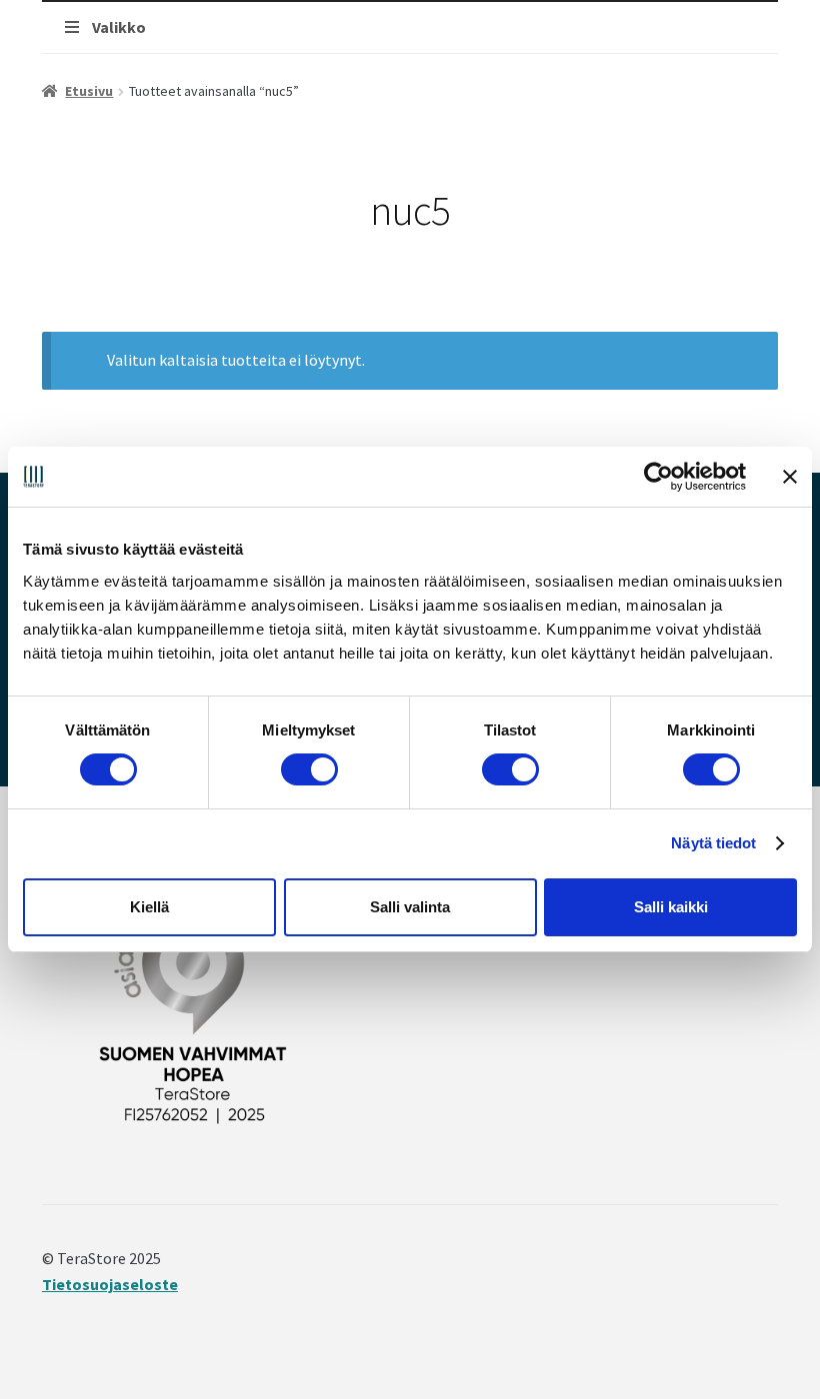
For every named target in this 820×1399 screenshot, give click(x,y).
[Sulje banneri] (790, 477)
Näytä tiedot (713, 842)
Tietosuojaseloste (110, 1284)
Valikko (119, 27)
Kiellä (149, 906)
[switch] (309, 769)
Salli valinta (410, 906)
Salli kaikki (671, 906)
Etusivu (89, 91)
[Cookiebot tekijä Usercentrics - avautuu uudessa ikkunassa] (658, 477)
